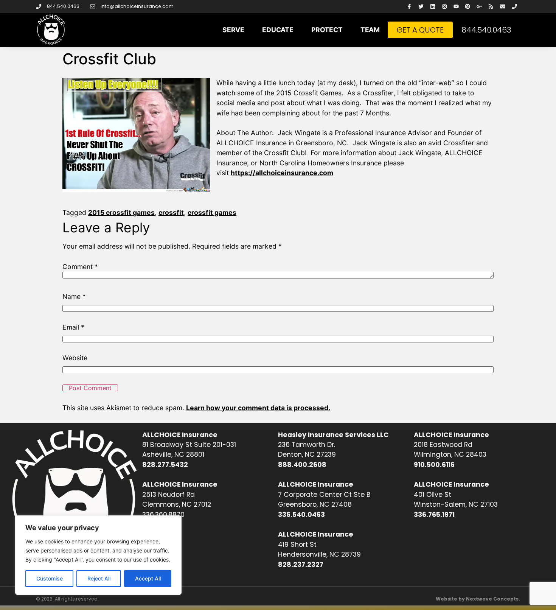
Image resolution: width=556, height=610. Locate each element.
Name (74, 296)
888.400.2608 (302, 464)
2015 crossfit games (121, 212)
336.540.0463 (301, 514)
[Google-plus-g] (479, 6)
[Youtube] (456, 6)
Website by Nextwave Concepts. (478, 599)
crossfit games (212, 212)
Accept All (148, 578)
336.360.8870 (163, 514)
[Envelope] (502, 6)
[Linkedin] (433, 6)
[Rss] (491, 6)
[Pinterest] (468, 6)
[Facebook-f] (409, 6)
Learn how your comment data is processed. (258, 408)
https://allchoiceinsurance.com (282, 173)
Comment (80, 266)
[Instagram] (444, 6)
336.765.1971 (434, 514)
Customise (49, 578)
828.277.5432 (165, 464)
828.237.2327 (300, 564)
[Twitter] (421, 6)
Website (74, 358)
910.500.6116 (434, 464)
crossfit (171, 212)
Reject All (98, 578)
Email (73, 327)
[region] (98, 555)
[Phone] (514, 6)
